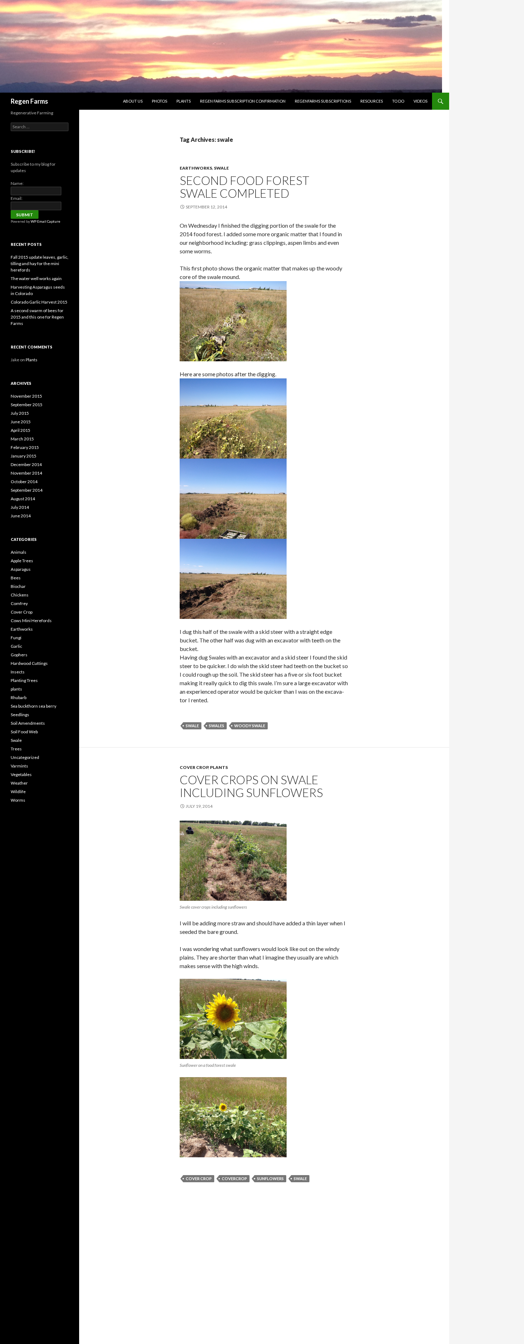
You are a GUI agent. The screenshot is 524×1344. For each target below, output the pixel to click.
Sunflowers (270, 1178)
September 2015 (26, 404)
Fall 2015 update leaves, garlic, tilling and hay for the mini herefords (39, 263)
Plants (183, 101)
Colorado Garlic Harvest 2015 (39, 302)
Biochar (18, 586)
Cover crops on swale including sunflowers (251, 786)
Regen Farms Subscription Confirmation (243, 101)
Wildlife (18, 791)
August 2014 (23, 498)
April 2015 (20, 430)
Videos (420, 101)
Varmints (19, 766)
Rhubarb (18, 697)
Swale (221, 168)
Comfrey (19, 603)
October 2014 (24, 481)
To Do (398, 101)
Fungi (16, 637)
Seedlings (20, 714)
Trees (16, 748)
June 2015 (21, 421)
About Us (133, 101)
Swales (216, 725)
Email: (16, 198)
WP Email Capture (45, 221)
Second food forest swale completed (244, 186)
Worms (18, 800)
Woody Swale (249, 725)
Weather (19, 783)
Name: (17, 183)
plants (219, 767)
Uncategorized (25, 757)
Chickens (20, 595)
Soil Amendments (28, 723)
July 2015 (20, 413)
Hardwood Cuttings (29, 663)
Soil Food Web (24, 731)
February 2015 (25, 447)
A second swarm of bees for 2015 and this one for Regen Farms (37, 317)
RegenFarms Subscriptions (323, 101)
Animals (18, 552)
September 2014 (26, 490)
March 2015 (22, 438)
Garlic (16, 646)
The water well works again (36, 278)
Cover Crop (194, 767)
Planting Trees (24, 680)
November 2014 (26, 473)
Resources (371, 101)
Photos (159, 101)
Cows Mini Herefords (31, 620)
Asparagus (21, 569)
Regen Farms (29, 101)
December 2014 (26, 464)
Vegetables (21, 774)
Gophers (19, 654)
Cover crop (199, 1178)
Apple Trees (22, 560)
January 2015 (23, 456)
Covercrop (234, 1178)
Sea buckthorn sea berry (33, 706)
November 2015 (26, 396)
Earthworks (196, 168)
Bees (16, 577)
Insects (18, 671)
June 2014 (21, 515)
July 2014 (20, 507)
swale (192, 725)
